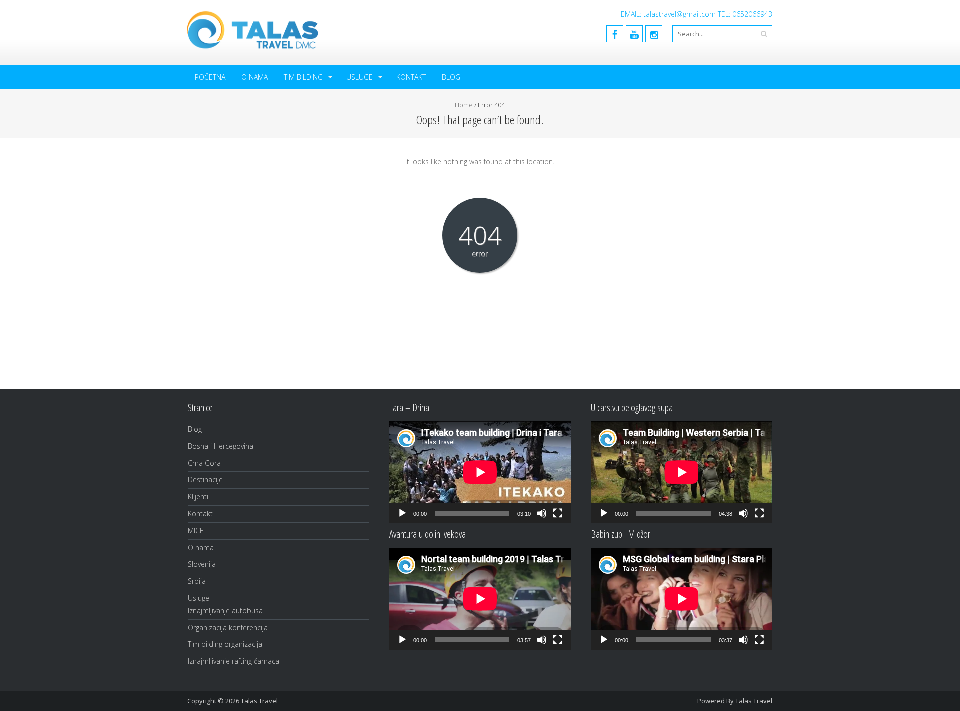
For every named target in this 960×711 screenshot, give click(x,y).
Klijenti (198, 496)
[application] (480, 472)
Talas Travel (754, 700)
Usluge (359, 77)
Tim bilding (303, 77)
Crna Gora (204, 463)
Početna (210, 77)
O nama (255, 77)
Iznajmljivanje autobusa (225, 610)
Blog (451, 77)
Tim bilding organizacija (225, 644)
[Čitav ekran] (558, 513)
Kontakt (411, 77)
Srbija (197, 581)
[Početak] (403, 513)
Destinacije (205, 479)
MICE (196, 530)
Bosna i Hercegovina (221, 446)
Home (464, 104)
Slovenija (202, 564)
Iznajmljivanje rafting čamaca (234, 661)
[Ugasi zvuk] (542, 513)
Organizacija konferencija (228, 627)
